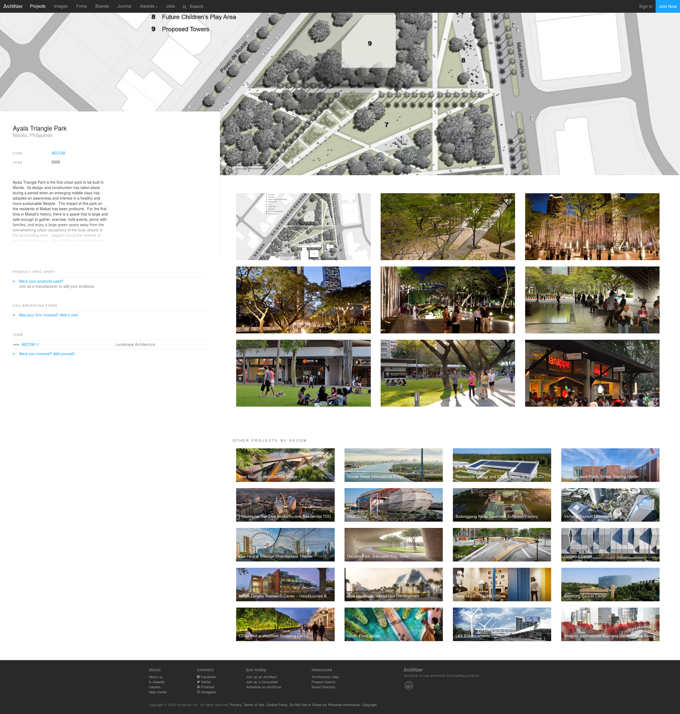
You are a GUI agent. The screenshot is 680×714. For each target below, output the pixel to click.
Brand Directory (323, 686)
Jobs (170, 6)
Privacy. (236, 704)
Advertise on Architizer (263, 686)
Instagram (208, 691)
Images (61, 6)
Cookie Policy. (277, 704)
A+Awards (157, 681)
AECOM (58, 153)
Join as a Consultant (262, 681)
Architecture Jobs (325, 676)
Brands (102, 6)
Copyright (369, 704)
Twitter (205, 681)
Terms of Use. (254, 704)
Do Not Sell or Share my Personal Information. (325, 704)
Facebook (208, 676)
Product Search (323, 681)
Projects (37, 6)
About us (156, 676)
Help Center (158, 691)
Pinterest (207, 686)
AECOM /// (30, 344)
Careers (155, 686)
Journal (124, 6)
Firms (81, 6)
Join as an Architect (261, 676)
